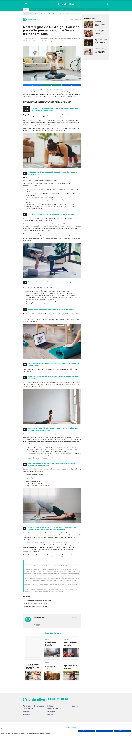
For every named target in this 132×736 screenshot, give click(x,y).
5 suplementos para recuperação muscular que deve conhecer (32, 666)
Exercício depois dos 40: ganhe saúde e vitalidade (70, 667)
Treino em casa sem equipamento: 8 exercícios (37, 600)
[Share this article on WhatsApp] (51, 85)
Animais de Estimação (81, 9)
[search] (107, 4)
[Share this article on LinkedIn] (71, 85)
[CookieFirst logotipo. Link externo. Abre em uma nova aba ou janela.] (1, 728)
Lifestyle (51, 706)
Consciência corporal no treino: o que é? (35, 603)
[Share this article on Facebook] (32, 85)
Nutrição (46, 9)
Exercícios (66, 639)
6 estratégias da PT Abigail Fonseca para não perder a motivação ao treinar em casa (58, 13)
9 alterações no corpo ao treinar (50, 667)
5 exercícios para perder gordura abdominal (50, 644)
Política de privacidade (70, 727)
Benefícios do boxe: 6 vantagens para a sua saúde (70, 644)
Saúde (31, 9)
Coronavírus (29, 709)
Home (25, 9)
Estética (38, 9)
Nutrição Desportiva (31, 661)
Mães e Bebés (69, 9)
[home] (66, 4)
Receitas (53, 9)
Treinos (37, 13)
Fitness (61, 9)
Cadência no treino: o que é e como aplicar (36, 606)
